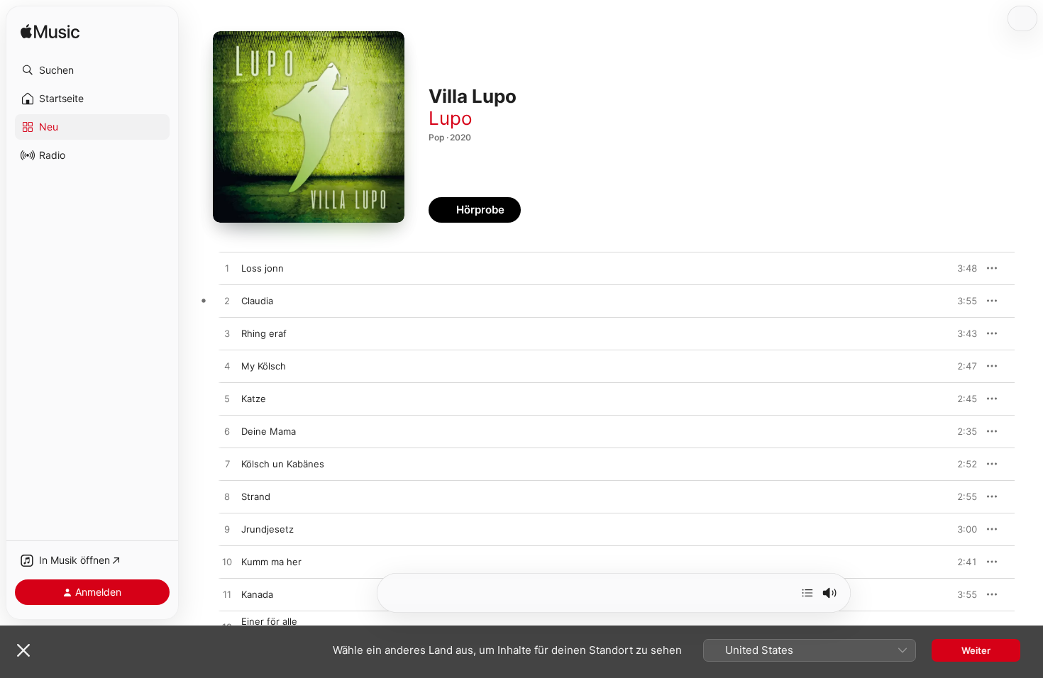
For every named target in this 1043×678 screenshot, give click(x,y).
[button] (92, 70)
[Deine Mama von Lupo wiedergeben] (227, 432)
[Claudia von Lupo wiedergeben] (227, 301)
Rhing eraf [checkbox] (264, 333)
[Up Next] (807, 593)
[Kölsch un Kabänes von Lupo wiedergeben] (227, 464)
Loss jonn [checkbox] (262, 268)
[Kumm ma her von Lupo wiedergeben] (227, 562)
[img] (50, 32)
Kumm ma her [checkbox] (271, 561)
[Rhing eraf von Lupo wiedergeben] (227, 334)
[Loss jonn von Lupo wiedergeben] (227, 268)
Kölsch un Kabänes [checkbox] (282, 463)
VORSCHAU (957, 268)
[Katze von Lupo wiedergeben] (227, 399)
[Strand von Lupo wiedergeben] (227, 497)
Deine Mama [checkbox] (268, 431)
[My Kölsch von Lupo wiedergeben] (227, 366)
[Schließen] (23, 650)
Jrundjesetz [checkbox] (267, 529)
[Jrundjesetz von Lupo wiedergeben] (227, 529)
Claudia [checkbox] (257, 300)
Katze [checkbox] (253, 398)
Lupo (451, 118)
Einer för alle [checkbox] (269, 621)
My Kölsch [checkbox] (263, 366)
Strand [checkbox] (255, 496)
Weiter (975, 650)
